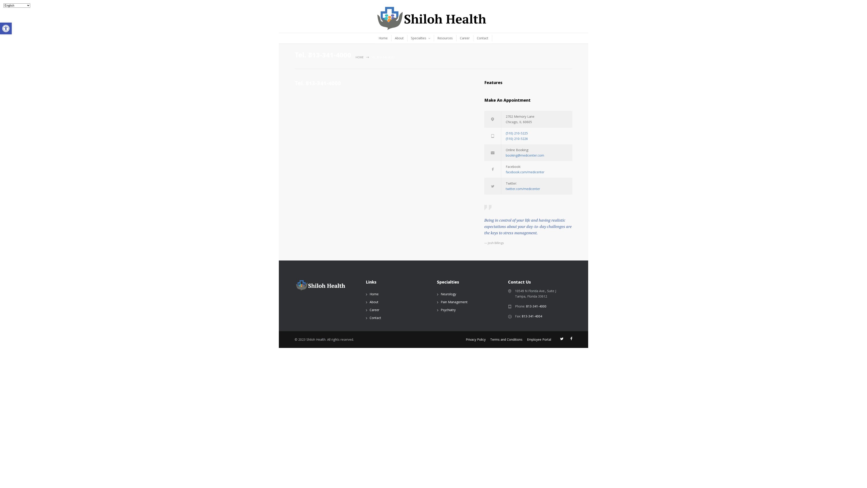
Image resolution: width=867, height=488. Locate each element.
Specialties (418, 38)
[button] (6, 28)
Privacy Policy (476, 339)
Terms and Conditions (506, 339)
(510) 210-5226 (517, 138)
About (399, 38)
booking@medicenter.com (525, 155)
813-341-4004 (532, 316)
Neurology (448, 294)
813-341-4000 (536, 306)
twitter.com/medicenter (523, 189)
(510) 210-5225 (517, 133)
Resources (445, 38)
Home (383, 38)
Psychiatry (448, 310)
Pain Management (454, 302)
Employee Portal (539, 339)
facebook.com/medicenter (525, 172)
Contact (482, 38)
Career (465, 38)
